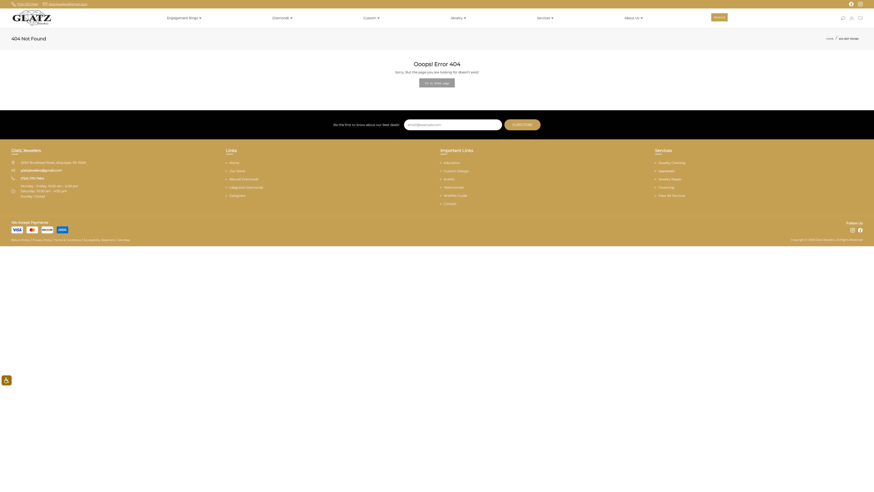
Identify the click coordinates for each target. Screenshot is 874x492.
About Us (632, 18)
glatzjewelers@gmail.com (41, 170)
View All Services (671, 196)
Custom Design (456, 171)
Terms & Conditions (67, 240)
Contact (450, 204)
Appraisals (666, 171)
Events (449, 179)
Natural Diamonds (244, 179)
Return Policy (20, 240)
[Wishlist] (860, 17)
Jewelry (457, 18)
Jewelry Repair (670, 179)
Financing (666, 187)
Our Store (237, 171)
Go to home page (437, 83)
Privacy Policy (42, 240)
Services (543, 18)
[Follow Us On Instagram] (860, 4)
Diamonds (280, 18)
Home (830, 38)
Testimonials (454, 187)
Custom (369, 18)
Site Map (124, 240)
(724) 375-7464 (32, 178)
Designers (237, 196)
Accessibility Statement (100, 240)
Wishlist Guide (455, 196)
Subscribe (522, 125)
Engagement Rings (182, 18)
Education (452, 163)
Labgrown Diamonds (246, 187)
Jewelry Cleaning (672, 163)
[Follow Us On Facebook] (851, 4)
